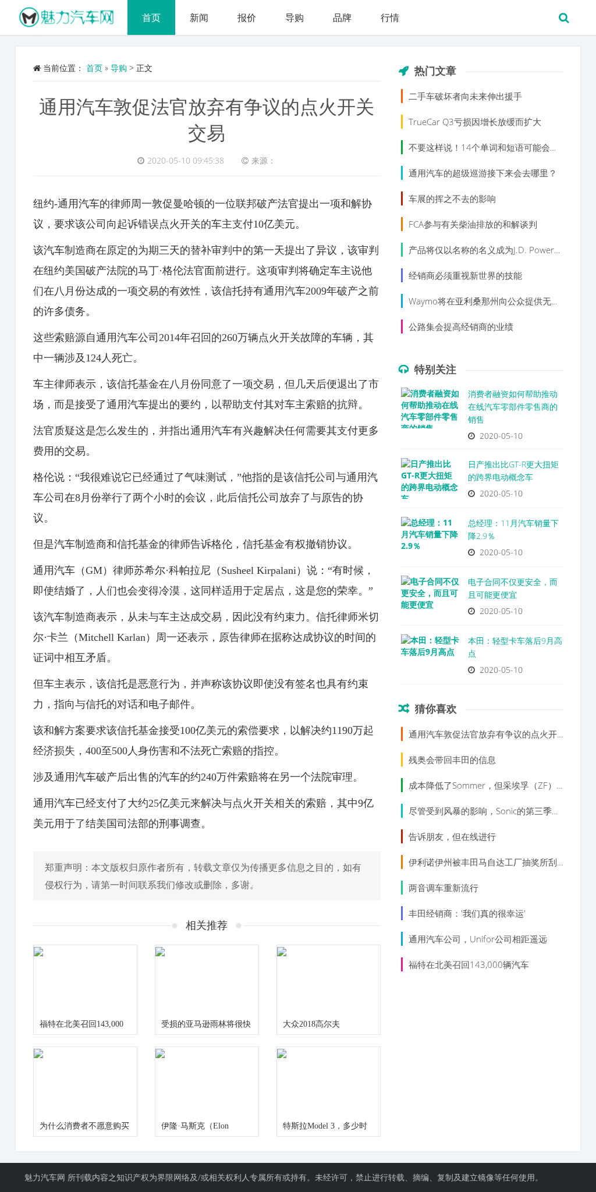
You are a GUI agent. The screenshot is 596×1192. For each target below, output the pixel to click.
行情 (390, 17)
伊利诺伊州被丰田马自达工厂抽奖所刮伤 (487, 862)
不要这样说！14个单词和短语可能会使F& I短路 (500, 147)
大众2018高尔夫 (311, 1024)
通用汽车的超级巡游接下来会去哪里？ (483, 173)
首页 (151, 17)
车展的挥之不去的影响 (452, 198)
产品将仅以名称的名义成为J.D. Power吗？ (490, 250)
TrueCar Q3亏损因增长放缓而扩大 (475, 121)
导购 (294, 17)
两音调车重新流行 (443, 887)
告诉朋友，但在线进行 (452, 836)
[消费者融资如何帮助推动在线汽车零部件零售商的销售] (430, 411)
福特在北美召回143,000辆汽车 (469, 964)
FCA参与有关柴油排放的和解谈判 (473, 224)
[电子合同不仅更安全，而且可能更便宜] (430, 599)
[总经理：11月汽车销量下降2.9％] (430, 540)
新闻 (199, 17)
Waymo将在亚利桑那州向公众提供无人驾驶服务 (502, 301)
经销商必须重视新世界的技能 (465, 275)
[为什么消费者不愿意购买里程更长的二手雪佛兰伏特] (85, 1081)
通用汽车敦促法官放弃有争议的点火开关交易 (496, 734)
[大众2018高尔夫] (328, 979)
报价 (246, 17)
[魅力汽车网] (71, 14)
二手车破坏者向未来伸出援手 (465, 96)
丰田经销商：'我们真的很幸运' (467, 913)
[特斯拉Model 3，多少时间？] (328, 1081)
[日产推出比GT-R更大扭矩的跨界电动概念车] (430, 481)
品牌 (342, 17)
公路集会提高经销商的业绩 (461, 326)
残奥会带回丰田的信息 (452, 759)
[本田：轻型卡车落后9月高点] (430, 657)
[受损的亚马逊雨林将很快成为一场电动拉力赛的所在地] (206, 979)
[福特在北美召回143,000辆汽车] (85, 979)
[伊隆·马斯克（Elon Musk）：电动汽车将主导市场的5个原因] (206, 1081)
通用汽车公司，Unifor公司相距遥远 (478, 939)
